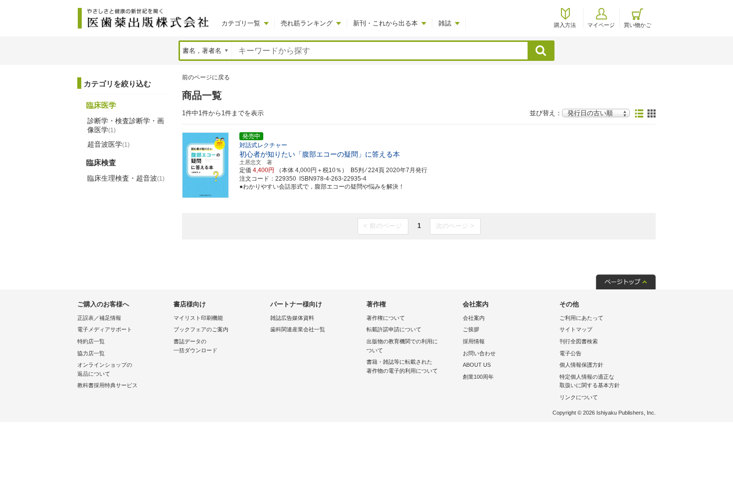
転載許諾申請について (393, 329)
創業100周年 (478, 377)
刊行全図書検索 (578, 341)
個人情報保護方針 (581, 365)
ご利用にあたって (581, 318)
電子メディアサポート (104, 329)
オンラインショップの (104, 369)
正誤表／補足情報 (99, 318)
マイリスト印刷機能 (198, 318)
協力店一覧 (91, 353)
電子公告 (570, 353)
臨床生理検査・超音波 (126, 178)
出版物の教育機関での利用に (402, 345)
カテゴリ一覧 (240, 23)
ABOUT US (477, 365)
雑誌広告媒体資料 (292, 318)
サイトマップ (575, 329)
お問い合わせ (479, 353)
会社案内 (474, 318)
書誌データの (195, 345)
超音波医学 (108, 144)
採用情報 (474, 341)
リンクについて (578, 397)
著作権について (385, 318)
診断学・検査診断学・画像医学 (125, 125)
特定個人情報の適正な (589, 381)
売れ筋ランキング (307, 23)
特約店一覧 (91, 341)
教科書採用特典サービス (107, 385)
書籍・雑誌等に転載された (402, 366)
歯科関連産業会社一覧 (297, 329)
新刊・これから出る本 (385, 23)
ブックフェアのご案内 (201, 329)
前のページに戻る (206, 77)
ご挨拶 (471, 329)
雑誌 (444, 23)
